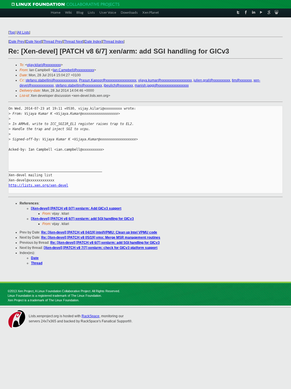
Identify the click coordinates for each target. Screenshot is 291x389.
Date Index (93, 42)
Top (12, 32)
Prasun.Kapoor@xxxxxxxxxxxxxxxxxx (107, 80)
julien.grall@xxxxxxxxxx (212, 80)
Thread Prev (52, 42)
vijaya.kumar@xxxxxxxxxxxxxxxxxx (165, 80)
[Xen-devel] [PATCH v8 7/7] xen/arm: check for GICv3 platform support (100, 248)
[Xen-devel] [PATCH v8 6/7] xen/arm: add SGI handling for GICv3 (82, 219)
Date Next (33, 42)
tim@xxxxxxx (242, 80)
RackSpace (90, 316)
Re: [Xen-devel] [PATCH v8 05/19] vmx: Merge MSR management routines (100, 237)
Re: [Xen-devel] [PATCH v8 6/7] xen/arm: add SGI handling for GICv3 (105, 243)
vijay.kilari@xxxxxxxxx (44, 65)
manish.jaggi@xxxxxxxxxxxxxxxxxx (162, 85)
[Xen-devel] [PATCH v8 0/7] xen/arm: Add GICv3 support (76, 208)
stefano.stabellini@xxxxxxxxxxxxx (51, 80)
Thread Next (73, 42)
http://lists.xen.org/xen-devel (38, 185)
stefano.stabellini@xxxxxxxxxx (78, 85)
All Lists (23, 32)
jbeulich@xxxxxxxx (118, 85)
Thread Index (113, 42)
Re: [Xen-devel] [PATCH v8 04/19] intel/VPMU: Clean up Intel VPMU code (99, 232)
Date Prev (16, 42)
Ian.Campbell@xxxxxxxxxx (73, 70)
